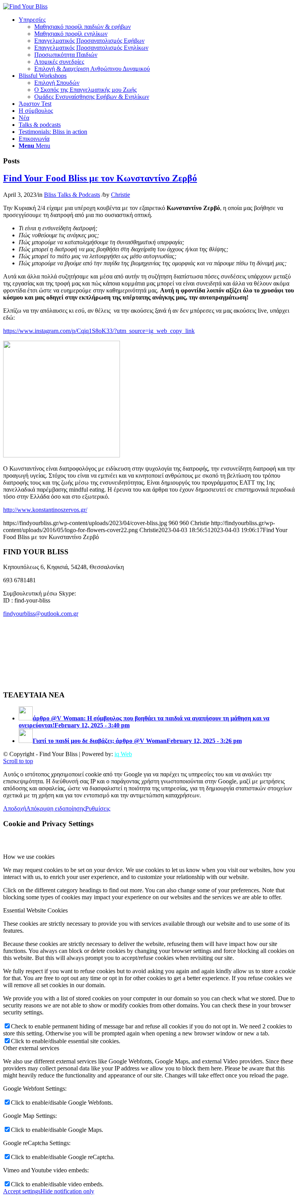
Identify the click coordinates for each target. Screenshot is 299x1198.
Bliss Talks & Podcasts (72, 194)
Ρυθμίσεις (97, 808)
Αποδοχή (14, 808)
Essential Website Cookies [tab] (35, 910)
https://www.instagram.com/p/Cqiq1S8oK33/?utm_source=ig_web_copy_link (99, 331)
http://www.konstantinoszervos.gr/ (45, 509)
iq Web (123, 754)
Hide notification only (67, 1191)
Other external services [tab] (31, 1048)
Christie (120, 194)
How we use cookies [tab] (29, 856)
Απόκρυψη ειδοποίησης (55, 808)
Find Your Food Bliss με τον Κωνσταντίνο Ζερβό (100, 178)
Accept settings (21, 1191)
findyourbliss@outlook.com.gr (40, 613)
